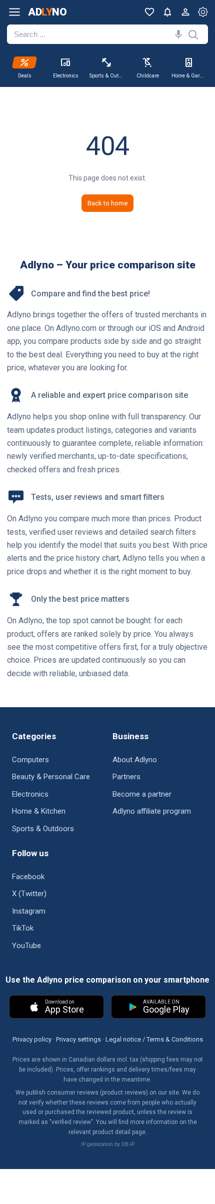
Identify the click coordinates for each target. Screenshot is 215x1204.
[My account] (185, 11)
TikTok (23, 928)
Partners (126, 776)
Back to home (108, 203)
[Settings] (203, 12)
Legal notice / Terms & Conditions (154, 1039)
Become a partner (142, 794)
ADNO (47, 12)
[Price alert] (167, 11)
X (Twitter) (29, 893)
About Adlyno (134, 759)
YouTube (26, 945)
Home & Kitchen (39, 811)
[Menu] (14, 11)
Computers (30, 759)
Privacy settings (78, 1039)
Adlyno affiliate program (151, 811)
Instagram (29, 911)
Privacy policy (32, 1039)
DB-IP (128, 1144)
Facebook (28, 876)
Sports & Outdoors (43, 828)
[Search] (176, 34)
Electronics (30, 794)
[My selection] (149, 11)
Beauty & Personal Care (51, 776)
